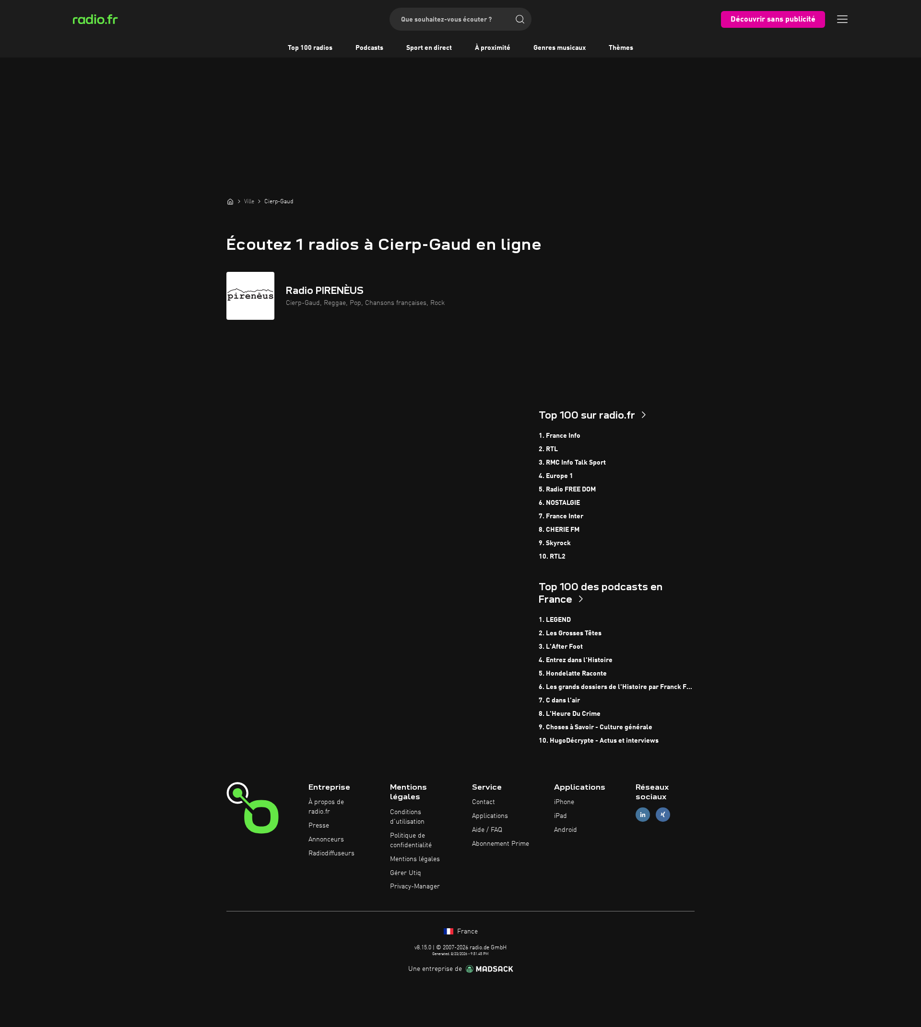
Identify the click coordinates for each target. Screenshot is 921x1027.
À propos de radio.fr (326, 807)
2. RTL (548, 449)
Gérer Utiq (405, 873)
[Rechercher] (520, 19)
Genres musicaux (559, 48)
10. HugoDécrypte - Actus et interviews (599, 740)
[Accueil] (230, 201)
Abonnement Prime (500, 843)
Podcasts (369, 48)
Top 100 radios (310, 48)
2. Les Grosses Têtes (570, 633)
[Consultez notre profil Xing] (663, 815)
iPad (560, 816)
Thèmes (621, 48)
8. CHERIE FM (559, 529)
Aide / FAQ (487, 830)
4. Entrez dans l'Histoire (576, 660)
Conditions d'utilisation (407, 817)
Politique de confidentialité (411, 840)
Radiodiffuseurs (331, 853)
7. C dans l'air (559, 700)
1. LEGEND (555, 620)
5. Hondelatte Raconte (573, 673)
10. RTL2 (552, 556)
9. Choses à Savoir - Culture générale (595, 727)
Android (565, 830)
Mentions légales (415, 859)
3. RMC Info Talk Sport (572, 462)
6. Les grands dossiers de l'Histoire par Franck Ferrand (617, 687)
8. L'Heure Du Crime (570, 714)
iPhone (564, 802)
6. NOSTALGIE (559, 503)
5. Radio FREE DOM (567, 489)
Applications (490, 816)
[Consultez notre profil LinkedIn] (643, 815)
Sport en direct (429, 48)
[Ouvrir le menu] (842, 19)
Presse (318, 825)
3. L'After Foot (561, 646)
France (466, 931)
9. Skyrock (555, 543)
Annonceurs (326, 839)
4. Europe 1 (556, 476)
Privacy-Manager (415, 886)
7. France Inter (561, 516)
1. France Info (559, 435)
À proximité (492, 48)
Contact (483, 802)
